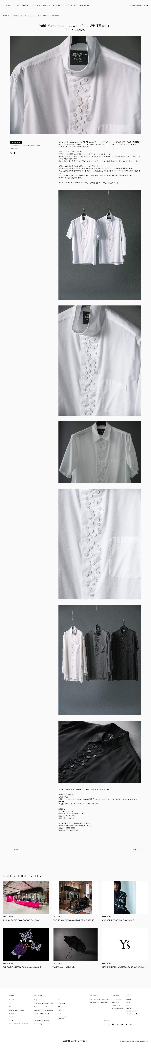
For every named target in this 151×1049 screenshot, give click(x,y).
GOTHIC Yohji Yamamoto (42, 1013)
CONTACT (129, 999)
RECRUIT (129, 1008)
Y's (10, 1003)
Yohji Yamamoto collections (42, 1006)
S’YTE (11, 1020)
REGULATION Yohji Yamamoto (43, 1010)
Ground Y (12, 1017)
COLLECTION (35, 5)
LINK (128, 1005)
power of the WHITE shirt (15, 145)
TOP (18, 5)
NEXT (135, 850)
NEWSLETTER (131, 1014)
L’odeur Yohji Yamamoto (41, 1020)
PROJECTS (46, 5)
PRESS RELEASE (132, 1011)
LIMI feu (12, 1013)
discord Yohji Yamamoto (16, 1010)
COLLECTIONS (14, 148)
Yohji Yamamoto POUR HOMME (28, 145)
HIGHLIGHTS (57, 5)
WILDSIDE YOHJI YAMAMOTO (18, 1024)
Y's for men (13, 1006)
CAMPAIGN (38, 145)
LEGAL (128, 1002)
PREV (16, 850)
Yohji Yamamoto (14, 999)
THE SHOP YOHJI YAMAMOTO (99, 999)
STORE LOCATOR (70, 5)
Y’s (59, 999)
